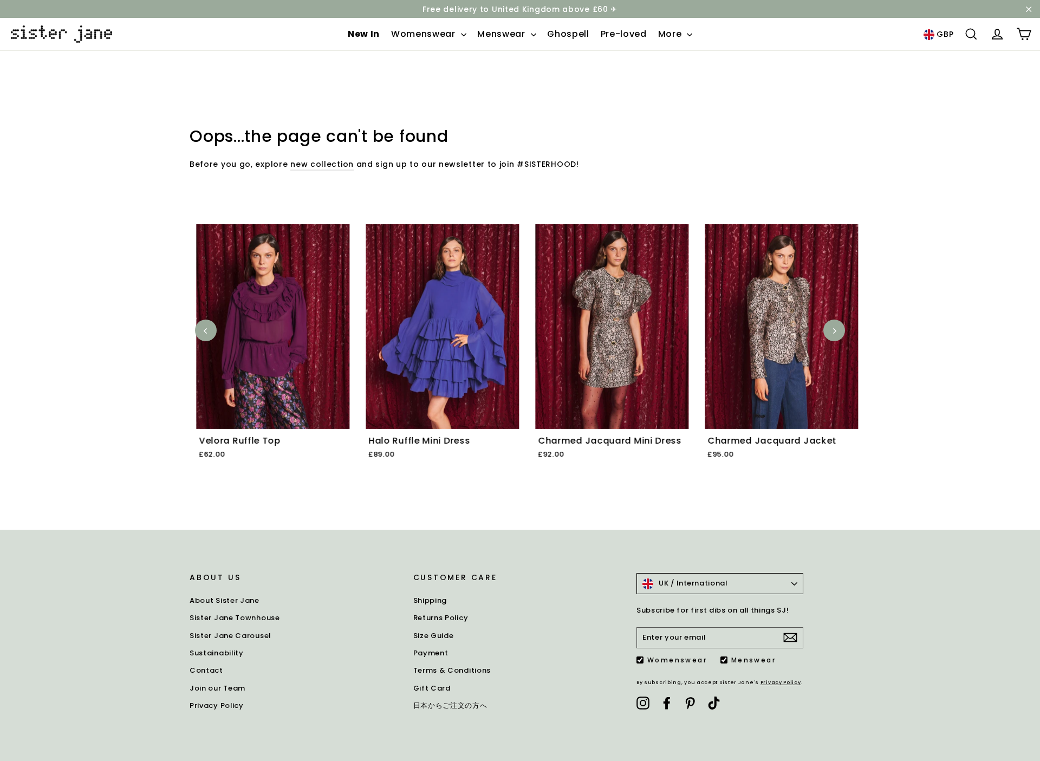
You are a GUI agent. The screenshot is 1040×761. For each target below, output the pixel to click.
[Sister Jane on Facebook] (666, 702)
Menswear (502, 34)
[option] (266, 354)
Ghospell (568, 34)
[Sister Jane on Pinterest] (690, 702)
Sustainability (217, 653)
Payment (430, 653)
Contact (206, 670)
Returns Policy (441, 618)
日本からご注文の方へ (450, 705)
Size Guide (433, 635)
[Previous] (206, 330)
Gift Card (432, 688)
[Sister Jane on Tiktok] (713, 702)
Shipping (430, 600)
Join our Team (217, 688)
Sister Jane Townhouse (235, 618)
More (671, 34)
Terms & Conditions (452, 670)
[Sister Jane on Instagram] (642, 702)
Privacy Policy (217, 705)
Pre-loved (624, 34)
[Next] (834, 330)
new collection (322, 164)
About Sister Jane (224, 600)
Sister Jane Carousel (230, 635)
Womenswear (424, 34)
